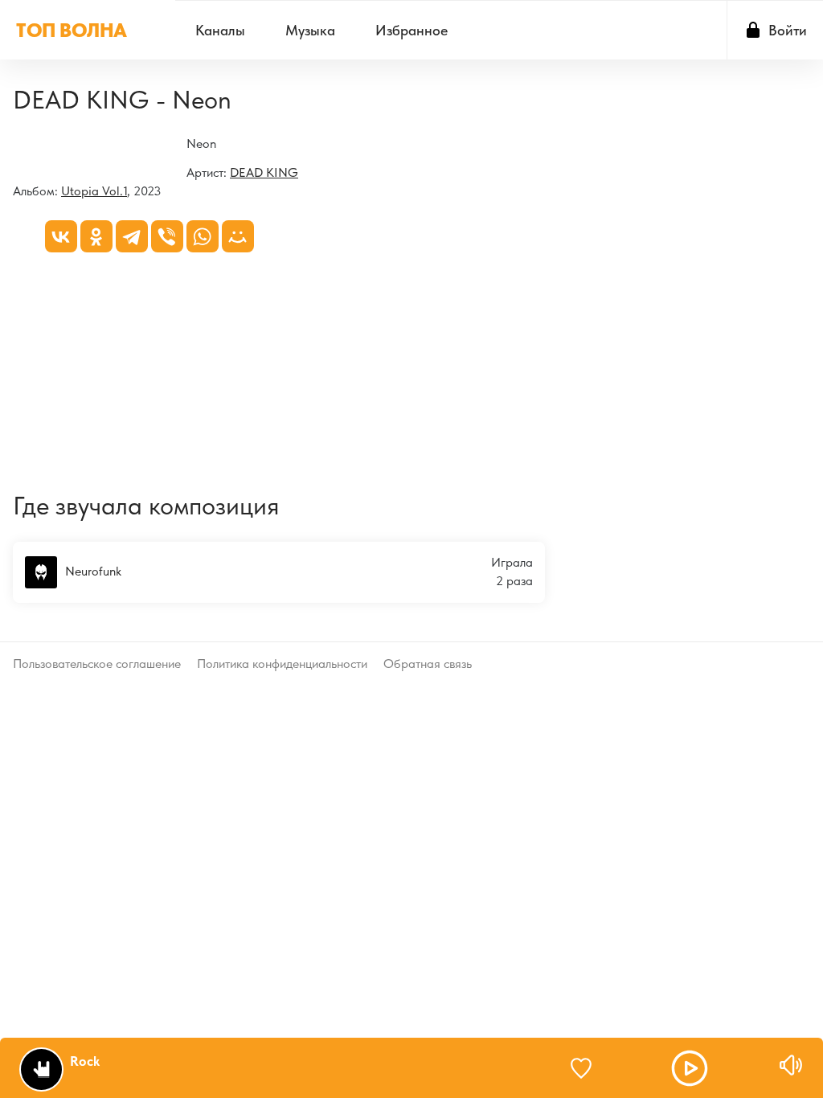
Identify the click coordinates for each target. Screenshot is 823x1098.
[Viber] (167, 236)
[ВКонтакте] (61, 236)
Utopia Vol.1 (94, 191)
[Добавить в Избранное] (588, 1068)
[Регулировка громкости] (791, 1065)
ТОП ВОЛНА (71, 30)
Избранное (411, 30)
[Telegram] (132, 236)
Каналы (220, 30)
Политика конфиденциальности (282, 663)
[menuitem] (220, 30)
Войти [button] (787, 30)
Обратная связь (427, 663)
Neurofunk (93, 570)
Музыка (310, 30)
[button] (689, 1068)
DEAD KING (264, 172)
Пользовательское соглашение (97, 663)
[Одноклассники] (96, 236)
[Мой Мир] (238, 236)
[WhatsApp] (202, 236)
